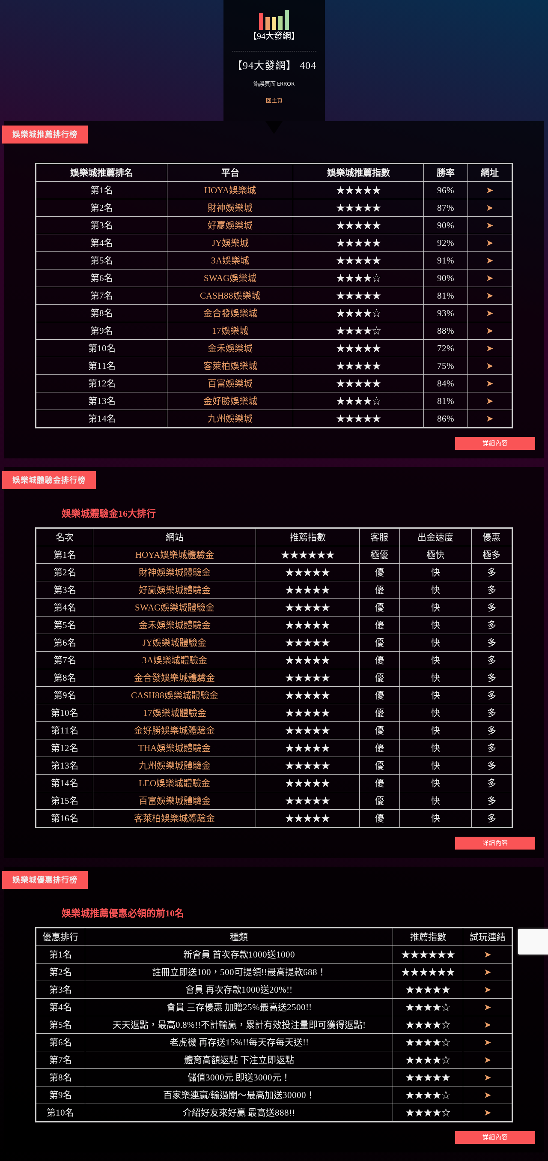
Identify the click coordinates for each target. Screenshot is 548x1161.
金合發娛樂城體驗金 (174, 678)
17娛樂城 (230, 331)
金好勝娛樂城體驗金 (174, 730)
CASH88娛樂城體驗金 (174, 695)
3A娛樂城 (230, 260)
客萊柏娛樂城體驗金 (174, 818)
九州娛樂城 (230, 418)
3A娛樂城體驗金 (174, 660)
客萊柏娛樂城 (230, 366)
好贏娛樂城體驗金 (175, 590)
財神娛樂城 (230, 208)
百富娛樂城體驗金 (175, 801)
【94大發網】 (274, 36)
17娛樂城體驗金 (174, 713)
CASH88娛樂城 (230, 295)
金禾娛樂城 (230, 348)
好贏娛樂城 (230, 225)
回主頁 (274, 100)
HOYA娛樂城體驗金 (174, 555)
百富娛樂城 (230, 383)
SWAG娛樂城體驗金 (174, 607)
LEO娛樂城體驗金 (174, 783)
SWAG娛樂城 (230, 278)
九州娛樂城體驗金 (175, 765)
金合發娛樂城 (230, 313)
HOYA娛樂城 (230, 190)
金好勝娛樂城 (230, 401)
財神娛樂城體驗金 (175, 572)
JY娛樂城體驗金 (174, 642)
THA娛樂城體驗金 (174, 748)
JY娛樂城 (230, 243)
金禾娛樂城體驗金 (175, 625)
